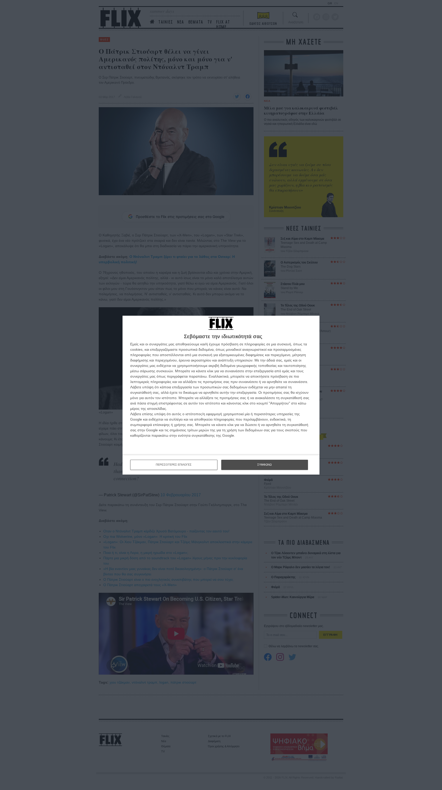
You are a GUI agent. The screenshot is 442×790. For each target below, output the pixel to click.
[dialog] (221, 395)
